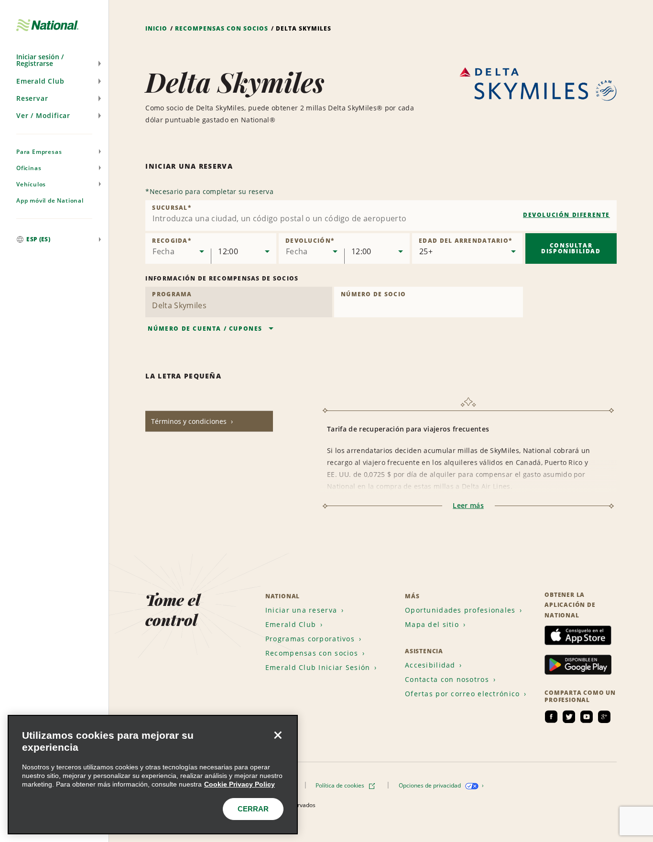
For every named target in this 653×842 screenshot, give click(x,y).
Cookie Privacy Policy (239, 784)
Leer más (468, 505)
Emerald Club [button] (40, 81)
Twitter (569, 716)
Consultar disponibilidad (570, 248)
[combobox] (381, 215)
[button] (54, 60)
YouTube (586, 716)
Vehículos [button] (31, 184)
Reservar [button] (32, 98)
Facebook (551, 716)
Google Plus (604, 716)
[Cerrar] (277, 735)
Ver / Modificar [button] (43, 115)
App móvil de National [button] (50, 200)
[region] (153, 774)
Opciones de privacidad (430, 785)
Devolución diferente (566, 215)
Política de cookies (341, 785)
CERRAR (253, 809)
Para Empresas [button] (39, 152)
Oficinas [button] (28, 168)
